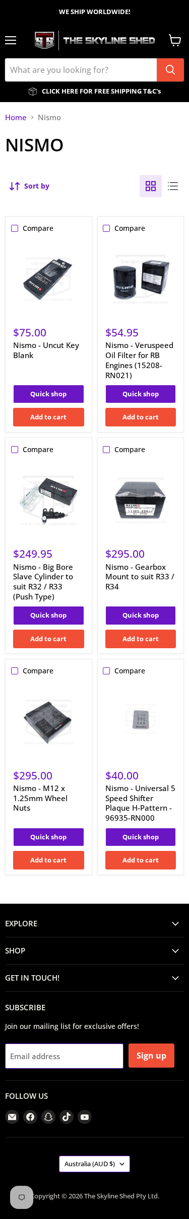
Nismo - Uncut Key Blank (46, 350)
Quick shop (48, 393)
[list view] (173, 186)
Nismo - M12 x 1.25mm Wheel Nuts (40, 798)
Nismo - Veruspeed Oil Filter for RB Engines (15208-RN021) (139, 360)
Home (16, 117)
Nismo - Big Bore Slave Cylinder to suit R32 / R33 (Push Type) (43, 581)
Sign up (151, 1055)
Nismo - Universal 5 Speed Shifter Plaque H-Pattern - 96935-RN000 (140, 803)
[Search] (170, 69)
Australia (90, 1163)
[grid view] (151, 186)
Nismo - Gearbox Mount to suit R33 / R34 (139, 576)
